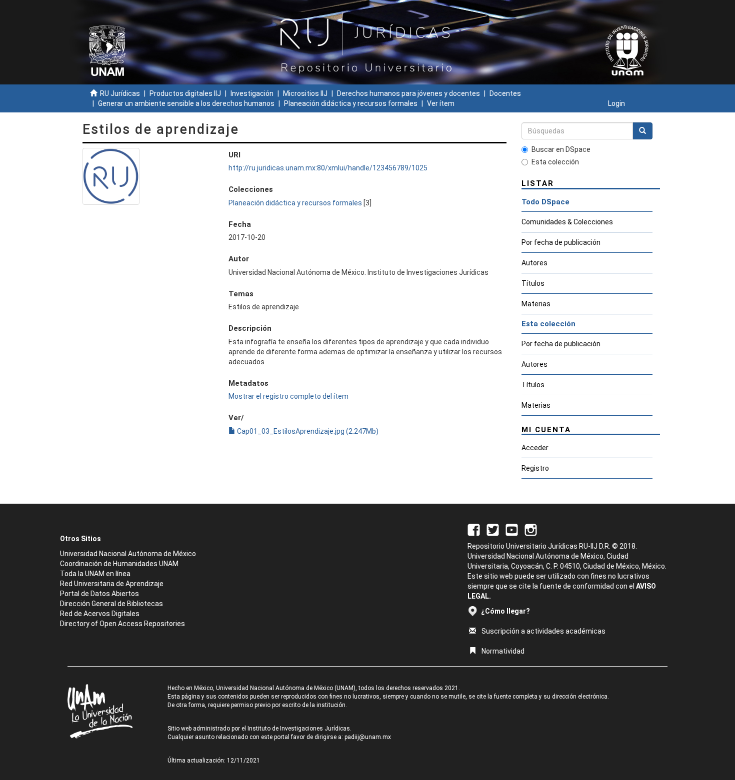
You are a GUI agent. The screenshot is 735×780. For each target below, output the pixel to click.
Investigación (252, 93)
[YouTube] (512, 529)
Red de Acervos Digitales (100, 614)
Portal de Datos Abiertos (99, 594)
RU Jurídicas (120, 93)
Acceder (535, 448)
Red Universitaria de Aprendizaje (112, 584)
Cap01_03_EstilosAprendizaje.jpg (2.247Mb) (307, 431)
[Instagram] (530, 529)
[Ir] (642, 130)
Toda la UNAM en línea (95, 574)
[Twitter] (492, 529)
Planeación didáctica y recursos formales (351, 103)
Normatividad (503, 651)
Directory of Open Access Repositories (122, 624)
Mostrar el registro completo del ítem (288, 396)
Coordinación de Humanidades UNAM (119, 564)
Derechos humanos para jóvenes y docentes (408, 93)
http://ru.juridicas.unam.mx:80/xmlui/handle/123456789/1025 (328, 168)
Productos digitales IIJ (185, 93)
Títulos (533, 283)
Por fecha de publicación (561, 242)
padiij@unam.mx (367, 737)
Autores (535, 263)
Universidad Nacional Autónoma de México (128, 554)
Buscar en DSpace (561, 149)
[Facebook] (474, 529)
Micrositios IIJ (305, 93)
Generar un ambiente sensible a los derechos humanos (186, 103)
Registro (535, 468)
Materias (536, 304)
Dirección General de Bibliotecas (111, 604)
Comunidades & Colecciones (567, 222)
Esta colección (555, 162)
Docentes (505, 93)
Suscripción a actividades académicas (544, 631)
